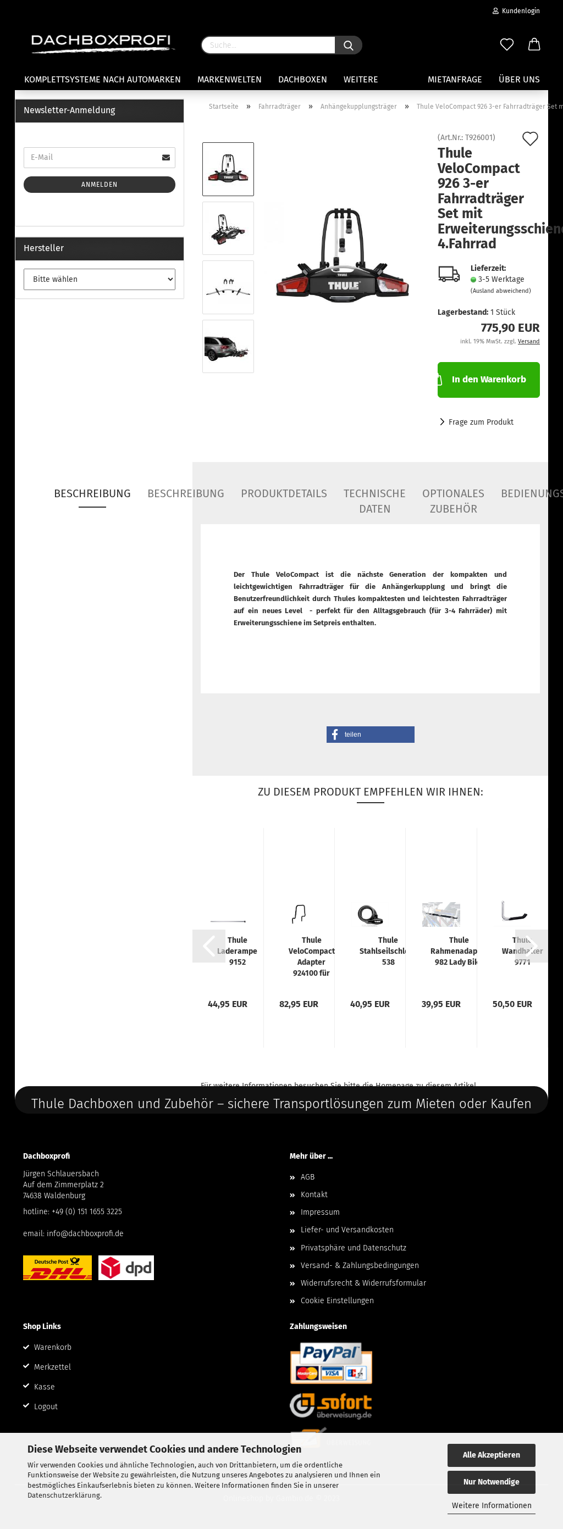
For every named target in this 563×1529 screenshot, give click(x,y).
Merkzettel (52, 1367)
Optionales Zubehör (453, 497)
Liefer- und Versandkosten (347, 1230)
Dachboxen (302, 79)
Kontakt (314, 1194)
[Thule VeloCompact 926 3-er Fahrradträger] (342, 257)
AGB (307, 1177)
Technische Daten (375, 497)
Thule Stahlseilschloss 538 (388, 951)
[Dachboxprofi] (103, 44)
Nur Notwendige (491, 1482)
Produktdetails (284, 493)
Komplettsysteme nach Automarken (102, 79)
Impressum (320, 1212)
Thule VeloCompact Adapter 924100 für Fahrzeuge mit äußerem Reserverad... (312, 957)
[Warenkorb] (534, 45)
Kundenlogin (519, 11)
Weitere (361, 79)
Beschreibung (92, 493)
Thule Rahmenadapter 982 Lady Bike (459, 951)
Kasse (44, 1387)
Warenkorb (52, 1347)
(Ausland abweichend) (501, 290)
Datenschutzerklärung (63, 1495)
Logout (46, 1406)
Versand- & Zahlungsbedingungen (360, 1265)
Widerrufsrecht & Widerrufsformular (363, 1283)
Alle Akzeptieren (491, 1455)
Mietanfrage (455, 79)
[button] (371, 734)
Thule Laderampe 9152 (237, 951)
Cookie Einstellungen (337, 1300)
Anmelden (99, 184)
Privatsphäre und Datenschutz (353, 1248)
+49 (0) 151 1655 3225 (87, 1211)
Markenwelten (229, 79)
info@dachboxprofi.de (85, 1233)
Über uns (519, 79)
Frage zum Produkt (481, 422)
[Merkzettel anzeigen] (507, 45)
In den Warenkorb (489, 379)
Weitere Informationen (492, 1505)
